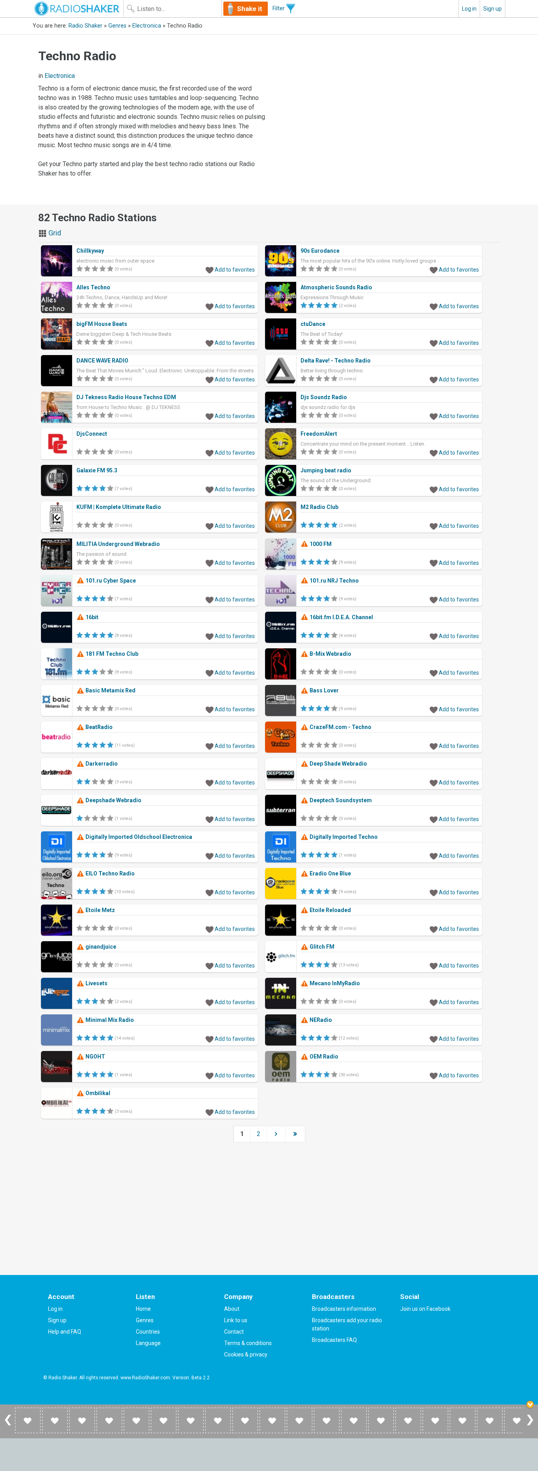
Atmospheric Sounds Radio (336, 287)
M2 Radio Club (319, 507)
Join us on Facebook (425, 1309)
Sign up (492, 9)
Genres (117, 25)
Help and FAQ (64, 1332)
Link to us (235, 1320)
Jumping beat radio (326, 470)
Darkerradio (101, 763)
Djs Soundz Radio (324, 397)
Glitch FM (321, 947)
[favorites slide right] (530, 1425)
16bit (91, 617)
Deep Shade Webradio (337, 763)
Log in (469, 9)
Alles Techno (93, 287)
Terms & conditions (248, 1343)
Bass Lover (323, 690)
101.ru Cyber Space (110, 580)
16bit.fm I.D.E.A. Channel (340, 617)
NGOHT (94, 1056)
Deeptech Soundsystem (340, 800)
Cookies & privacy (245, 1354)
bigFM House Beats (101, 324)
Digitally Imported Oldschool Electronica (138, 837)
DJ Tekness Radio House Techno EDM (126, 397)
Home (143, 1309)
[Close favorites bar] (530, 1404)
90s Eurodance (320, 251)
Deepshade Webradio (112, 800)
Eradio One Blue (329, 873)
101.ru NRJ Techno (333, 580)
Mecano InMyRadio (334, 983)
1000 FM (320, 544)
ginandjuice (100, 947)
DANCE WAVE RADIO (102, 360)
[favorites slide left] (8, 1425)
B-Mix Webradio (329, 654)
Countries (148, 1332)
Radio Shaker (85, 25)
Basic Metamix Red (109, 690)
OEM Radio (323, 1056)
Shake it (249, 9)
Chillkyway (90, 251)
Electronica (146, 25)
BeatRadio (98, 727)
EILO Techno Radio (109, 873)
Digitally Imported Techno (343, 837)
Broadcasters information (344, 1309)
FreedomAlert (319, 434)
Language (148, 1343)
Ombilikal (97, 1093)
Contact (234, 1332)
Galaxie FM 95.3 (96, 470)
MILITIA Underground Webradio (118, 544)
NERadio (320, 1020)
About (231, 1309)
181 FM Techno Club (111, 654)
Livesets (96, 983)
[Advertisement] (386, 99)
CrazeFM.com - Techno (339, 727)
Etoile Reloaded (329, 910)
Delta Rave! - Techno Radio (336, 360)
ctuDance (313, 324)
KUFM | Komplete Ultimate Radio (118, 507)
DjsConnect (91, 434)
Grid (54, 233)
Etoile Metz (99, 910)
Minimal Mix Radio (109, 1020)
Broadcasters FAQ (334, 1340)
